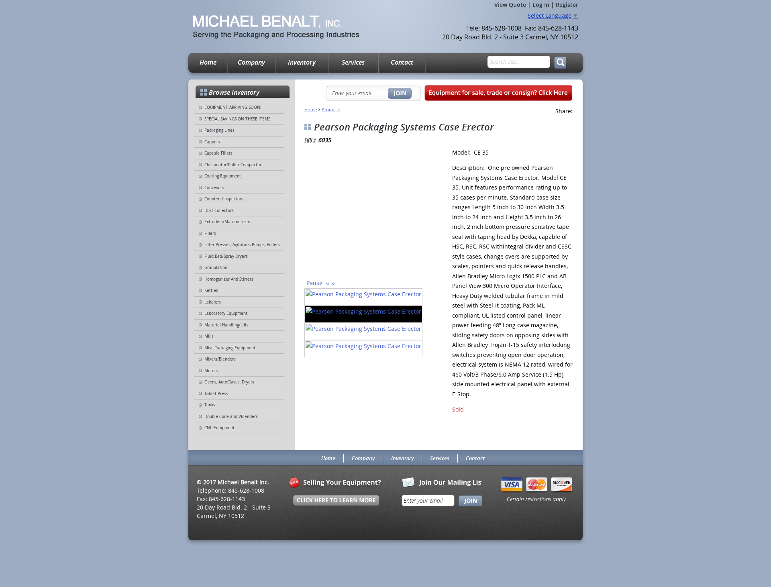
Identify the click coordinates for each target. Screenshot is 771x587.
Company (251, 62)
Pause (314, 283)
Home (208, 62)
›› (333, 283)
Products (331, 109)
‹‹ (327, 283)
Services (353, 62)
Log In (540, 4)
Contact (402, 62)
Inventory (302, 62)
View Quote (510, 4)
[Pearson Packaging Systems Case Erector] (368, 213)
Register (567, 4)
